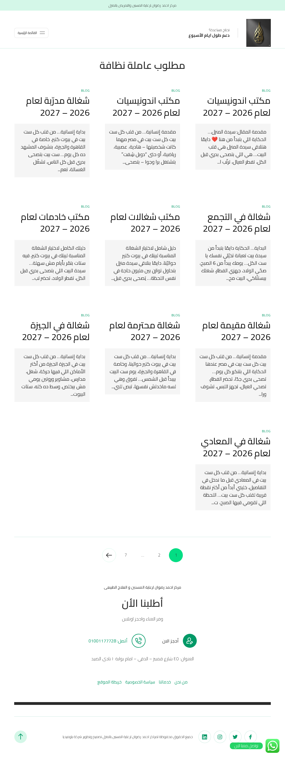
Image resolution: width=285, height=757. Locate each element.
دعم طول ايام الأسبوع (209, 35)
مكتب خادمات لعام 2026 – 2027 (55, 222)
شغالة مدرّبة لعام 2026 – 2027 (58, 106)
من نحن (181, 682)
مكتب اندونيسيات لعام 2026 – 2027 (237, 106)
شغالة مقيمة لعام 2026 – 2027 (236, 331)
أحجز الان (170, 640)
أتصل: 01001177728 (108, 640)
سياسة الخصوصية (140, 682)
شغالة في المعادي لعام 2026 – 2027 (236, 447)
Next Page (109, 555)
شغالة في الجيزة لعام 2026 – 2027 (56, 331)
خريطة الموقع (109, 682)
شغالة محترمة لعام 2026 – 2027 (144, 331)
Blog (266, 90)
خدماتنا (165, 682)
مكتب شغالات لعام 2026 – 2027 (145, 222)
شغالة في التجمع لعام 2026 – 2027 (237, 222)
